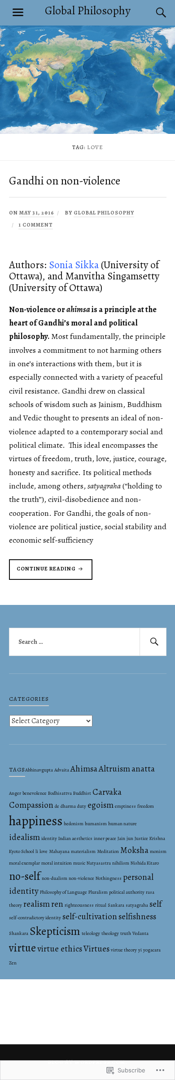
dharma (68, 806)
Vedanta (140, 933)
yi (140, 950)
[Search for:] (87, 642)
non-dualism (54, 878)
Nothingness (109, 878)
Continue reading (43, 572)
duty (81, 806)
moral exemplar (24, 863)
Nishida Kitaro (145, 863)
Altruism (114, 769)
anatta (143, 769)
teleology (91, 933)
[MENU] (18, 12)
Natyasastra (99, 863)
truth (125, 933)
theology (110, 933)
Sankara (116, 905)
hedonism (73, 823)
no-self (24, 876)
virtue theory (124, 950)
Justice (141, 838)
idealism (24, 837)
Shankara (18, 933)
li (36, 851)
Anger (15, 793)
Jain (121, 838)
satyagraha (137, 905)
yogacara (152, 950)
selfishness (137, 916)
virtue (22, 948)
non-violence (81, 878)
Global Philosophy (88, 10)
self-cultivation (89, 916)
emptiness (125, 806)
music (79, 863)
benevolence (34, 793)
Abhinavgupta (39, 770)
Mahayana (59, 851)
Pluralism (98, 892)
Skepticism (55, 931)
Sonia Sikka (74, 264)
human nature (122, 823)
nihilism (120, 863)
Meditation (108, 851)
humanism (96, 823)
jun (130, 838)
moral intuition (56, 863)
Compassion (31, 805)
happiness (35, 821)
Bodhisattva (60, 793)
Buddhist (82, 793)
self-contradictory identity (35, 917)
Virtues (96, 949)
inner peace (105, 838)
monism (158, 851)
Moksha (134, 850)
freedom (145, 806)
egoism (101, 805)
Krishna (157, 838)
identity (49, 838)
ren (57, 904)
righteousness (79, 905)
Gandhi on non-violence (64, 181)
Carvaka (107, 792)
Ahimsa (83, 769)
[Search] (153, 12)
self (155, 904)
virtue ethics (59, 949)
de (57, 806)
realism (36, 904)
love (43, 851)
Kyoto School (21, 851)
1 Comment (35, 224)
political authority (126, 892)
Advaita (61, 770)
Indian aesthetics (75, 838)
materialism (83, 851)
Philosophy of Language (63, 892)
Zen (13, 963)
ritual (100, 905)
